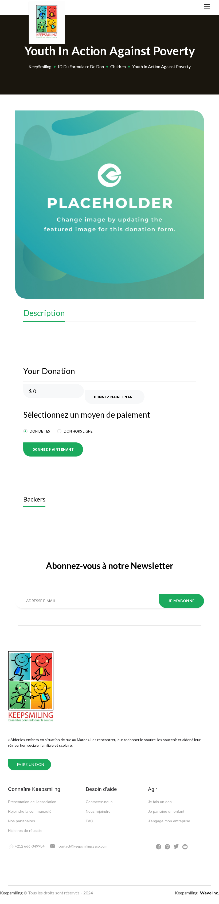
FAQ (89, 821)
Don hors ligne (78, 431)
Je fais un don (160, 802)
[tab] (44, 314)
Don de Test (41, 431)
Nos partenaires (21, 821)
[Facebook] (159, 846)
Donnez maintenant (114, 397)
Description (44, 313)
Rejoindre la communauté (30, 811)
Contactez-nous (99, 802)
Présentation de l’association (32, 802)
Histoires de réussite (25, 830)
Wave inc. (209, 892)
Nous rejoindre (98, 811)
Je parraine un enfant (166, 811)
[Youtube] (185, 846)
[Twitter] (176, 846)
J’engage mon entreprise (169, 821)
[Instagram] (167, 846)
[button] (29, 764)
